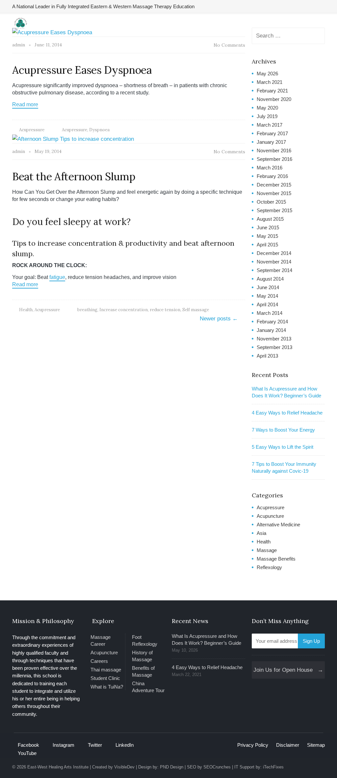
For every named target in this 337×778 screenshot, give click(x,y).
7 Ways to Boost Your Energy (283, 430)
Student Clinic (105, 678)
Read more (25, 104)
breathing (87, 310)
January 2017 (271, 142)
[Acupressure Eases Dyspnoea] (52, 32)
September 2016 (274, 159)
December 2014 (274, 253)
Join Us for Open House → (288, 670)
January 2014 (271, 330)
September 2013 (274, 347)
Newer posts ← (219, 318)
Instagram (63, 745)
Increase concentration (123, 310)
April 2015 (267, 244)
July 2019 (267, 116)
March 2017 (269, 125)
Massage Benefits (276, 559)
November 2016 (274, 150)
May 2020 (267, 108)
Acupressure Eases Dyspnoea (82, 70)
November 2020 (274, 99)
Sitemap (316, 745)
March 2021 (269, 82)
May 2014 (267, 296)
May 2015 (267, 236)
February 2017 (272, 133)
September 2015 (274, 210)
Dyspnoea (99, 130)
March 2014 (269, 313)
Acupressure (31, 130)
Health (26, 310)
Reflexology (269, 567)
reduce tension (165, 310)
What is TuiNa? (107, 687)
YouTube (27, 753)
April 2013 (267, 356)
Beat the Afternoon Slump (73, 176)
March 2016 (269, 167)
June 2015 (268, 227)
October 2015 (271, 202)
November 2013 (274, 338)
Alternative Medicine (278, 524)
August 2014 (270, 279)
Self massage (195, 310)
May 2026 (267, 73)
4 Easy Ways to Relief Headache (287, 412)
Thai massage (106, 669)
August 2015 (270, 219)
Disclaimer (287, 745)
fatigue (57, 277)
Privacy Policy (252, 745)
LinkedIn (125, 745)
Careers (99, 661)
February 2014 (272, 321)
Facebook (28, 745)
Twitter (95, 745)
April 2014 (267, 304)
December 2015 (274, 185)
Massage (267, 550)
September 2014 (274, 270)
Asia (261, 533)
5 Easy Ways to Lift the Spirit (282, 447)
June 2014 (268, 287)
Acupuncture (270, 516)
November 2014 (274, 261)
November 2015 (274, 193)
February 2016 (272, 176)
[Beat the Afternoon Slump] (73, 139)
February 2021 (272, 90)
